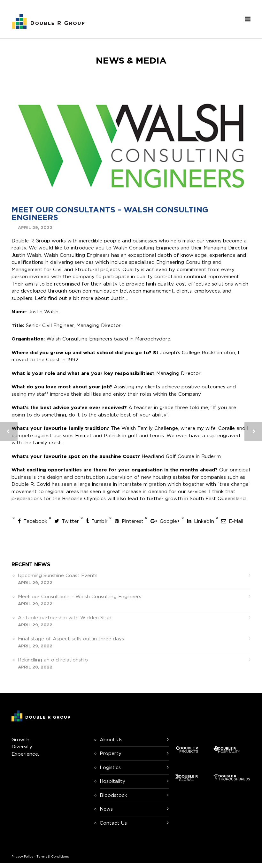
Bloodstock (113, 795)
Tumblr (99, 521)
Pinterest (131, 521)
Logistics (110, 767)
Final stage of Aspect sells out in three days (71, 638)
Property (110, 753)
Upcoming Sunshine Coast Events (57, 575)
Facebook (34, 521)
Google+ (169, 521)
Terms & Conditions (52, 856)
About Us (111, 739)
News (106, 809)
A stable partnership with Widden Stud (65, 617)
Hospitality (112, 781)
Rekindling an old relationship (53, 659)
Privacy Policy (22, 856)
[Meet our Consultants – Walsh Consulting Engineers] (131, 145)
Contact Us (113, 823)
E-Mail (235, 521)
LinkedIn (203, 521)
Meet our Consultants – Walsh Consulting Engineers (110, 213)
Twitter (69, 521)
